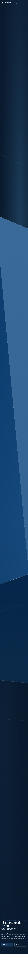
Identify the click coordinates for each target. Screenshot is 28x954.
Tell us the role (7, 945)
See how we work (20, 945)
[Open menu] (25, 2)
